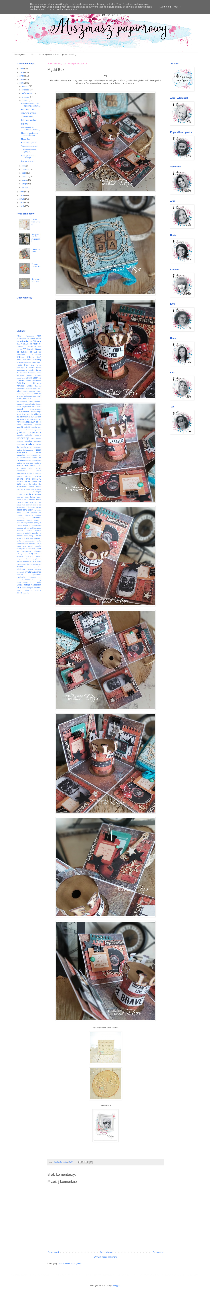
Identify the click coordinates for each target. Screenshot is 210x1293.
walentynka (36, 564)
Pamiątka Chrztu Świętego (28, 157)
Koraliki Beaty (32, 378)
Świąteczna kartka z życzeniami (36, 237)
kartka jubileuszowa (25, 450)
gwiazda (20, 435)
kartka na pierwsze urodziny (29, 463)
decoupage (36, 412)
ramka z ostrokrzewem (26, 541)
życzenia (26, 593)
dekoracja (26, 414)
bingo (31, 401)
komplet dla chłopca (32, 489)
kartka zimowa (24, 476)
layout (19, 502)
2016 (22, 206)
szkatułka (37, 551)
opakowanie (29, 515)
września (26, 97)
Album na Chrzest (28, 113)
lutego (24, 184)
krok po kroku (23, 497)
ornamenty (20, 518)
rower (24, 546)
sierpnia (25, 100)
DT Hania (29, 346)
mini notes (37, 505)
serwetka (38, 546)
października (27, 93)
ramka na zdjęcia (23, 538)
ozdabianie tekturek (24, 520)
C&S (30, 341)
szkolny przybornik (23, 554)
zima (33, 580)
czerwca (25, 169)
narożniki (37, 510)
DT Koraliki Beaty (32, 349)
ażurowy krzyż (35, 396)
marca (24, 180)
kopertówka (36, 494)
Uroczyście (29, 388)
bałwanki (38, 399)
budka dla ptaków (23, 406)
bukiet (32, 406)
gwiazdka (28, 435)
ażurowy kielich (23, 396)
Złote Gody (37, 388)
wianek (20, 567)
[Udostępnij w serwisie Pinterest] (91, 1162)
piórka (26, 528)
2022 (22, 79)
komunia (27, 494)
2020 (22, 192)
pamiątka (29, 523)
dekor (19, 414)
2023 (22, 76)
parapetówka (36, 525)
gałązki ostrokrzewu (32, 427)
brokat (38, 404)
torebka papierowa (33, 559)
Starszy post (158, 1252)
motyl (26, 507)
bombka (27, 404)
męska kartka (35, 507)
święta (19, 593)
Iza (32, 365)
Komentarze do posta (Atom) (69, 1264)
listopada (26, 90)
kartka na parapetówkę (32, 460)
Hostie (19, 365)
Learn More (165, 7)
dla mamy (34, 417)
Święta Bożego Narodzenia (29, 585)
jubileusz (20, 441)
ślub (19, 587)
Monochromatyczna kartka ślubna (29, 134)
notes (19, 512)
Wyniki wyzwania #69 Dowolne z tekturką (30, 105)
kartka (30, 444)
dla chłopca (36, 414)
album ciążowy (29, 391)
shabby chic (21, 548)
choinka (38, 406)
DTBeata (20, 357)
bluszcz (20, 404)
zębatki (25, 582)
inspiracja (23, 438)
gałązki (20, 427)
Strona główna (20, 55)
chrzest (20, 409)
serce (30, 546)
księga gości (35, 497)
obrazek (26, 512)
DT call (33, 352)
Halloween (32, 362)
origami (38, 515)
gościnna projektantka (29, 432)
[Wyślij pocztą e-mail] (79, 1162)
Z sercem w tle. (27, 117)
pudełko (28, 533)
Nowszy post (53, 1252)
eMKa (19, 424)
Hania (39, 362)
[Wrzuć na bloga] (82, 1162)
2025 (22, 69)
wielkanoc (21, 569)
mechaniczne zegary (29, 502)
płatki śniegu (29, 536)
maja (24, 173)
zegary (27, 580)
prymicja (38, 530)
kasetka (31, 487)
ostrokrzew (36, 518)
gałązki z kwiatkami (25, 430)
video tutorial (21, 564)
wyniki (28, 572)
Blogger (116, 1286)
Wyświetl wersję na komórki (105, 1257)
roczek (31, 543)
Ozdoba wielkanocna (33, 381)
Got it (177, 7)
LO (39, 378)
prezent (29, 530)
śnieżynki (37, 588)
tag (32, 554)
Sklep (32, 55)
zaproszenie (36, 575)
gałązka (38, 424)
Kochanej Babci (34, 373)
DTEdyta (30, 357)
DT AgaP (34, 344)
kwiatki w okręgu (23, 500)
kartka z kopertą (34, 473)
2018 (22, 199)
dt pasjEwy (30, 422)
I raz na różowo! (27, 161)
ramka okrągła (35, 538)
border (32, 404)
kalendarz (28, 441)
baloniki (19, 399)
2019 (22, 195)
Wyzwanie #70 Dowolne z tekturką (30, 128)
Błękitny (24, 124)
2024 (22, 72)
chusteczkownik (35, 409)
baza (32, 399)
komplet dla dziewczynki (25, 492)
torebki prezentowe (24, 561)
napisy (30, 510)
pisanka (20, 528)
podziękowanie (35, 528)
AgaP (19, 336)
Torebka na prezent (29, 146)
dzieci (38, 422)
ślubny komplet (27, 588)
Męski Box (25, 139)
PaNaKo (21, 383)
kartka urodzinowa (26, 465)
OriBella (20, 380)
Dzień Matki (26, 360)
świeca (19, 590)
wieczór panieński (33, 567)
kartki (19, 484)
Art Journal (30, 339)
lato (39, 500)
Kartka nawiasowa (36, 222)
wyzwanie (36, 572)
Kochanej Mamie (24, 375)
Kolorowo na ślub (28, 120)
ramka (38, 536)
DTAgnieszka (36, 355)
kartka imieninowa (34, 447)
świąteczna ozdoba (33, 590)
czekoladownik (23, 412)
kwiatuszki (33, 500)
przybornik (20, 533)
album (19, 391)
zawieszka (21, 577)
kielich (38, 487)
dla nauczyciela (32, 419)
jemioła (38, 438)
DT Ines (37, 347)
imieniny (38, 435)
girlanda (38, 430)
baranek (26, 399)
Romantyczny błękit (36, 280)
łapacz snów (35, 582)
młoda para (22, 510)
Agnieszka (30, 336)
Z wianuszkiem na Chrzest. (28, 151)
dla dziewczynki (23, 417)
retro (26, 543)
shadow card (30, 548)
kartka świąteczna (33, 481)
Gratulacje (24, 362)
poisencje (20, 530)
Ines (26, 365)
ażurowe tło (36, 394)
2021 (22, 83)
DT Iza (19, 349)
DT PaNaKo (22, 352)
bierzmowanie (22, 401)
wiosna (30, 569)
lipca (24, 166)
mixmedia (20, 507)
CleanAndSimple (23, 344)
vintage (29, 564)
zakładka (20, 575)
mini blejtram (27, 505)
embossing (28, 424)
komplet (20, 489)
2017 (22, 203)
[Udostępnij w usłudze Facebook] (88, 1162)
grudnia (25, 86)
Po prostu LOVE (28, 109)
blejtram (37, 401)
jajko (32, 438)
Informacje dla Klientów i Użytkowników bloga (58, 55)
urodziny (37, 561)
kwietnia (25, 177)
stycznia (25, 187)
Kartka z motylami (28, 143)
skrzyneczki (26, 551)
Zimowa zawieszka (36, 265)
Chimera (37, 341)
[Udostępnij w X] (85, 1162)
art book (27, 394)
